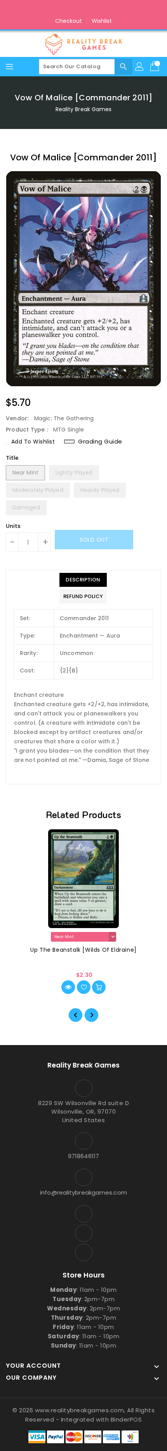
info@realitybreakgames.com (83, 1192)
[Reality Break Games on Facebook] (69, 9)
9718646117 (83, 1156)
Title (12, 458)
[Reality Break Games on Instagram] (83, 9)
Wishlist (102, 21)
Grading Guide (100, 441)
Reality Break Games (84, 109)
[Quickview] (68, 987)
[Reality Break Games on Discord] (98, 9)
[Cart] (155, 66)
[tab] (83, 580)
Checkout (68, 21)
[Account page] (140, 66)
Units (13, 526)
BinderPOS (126, 1419)
